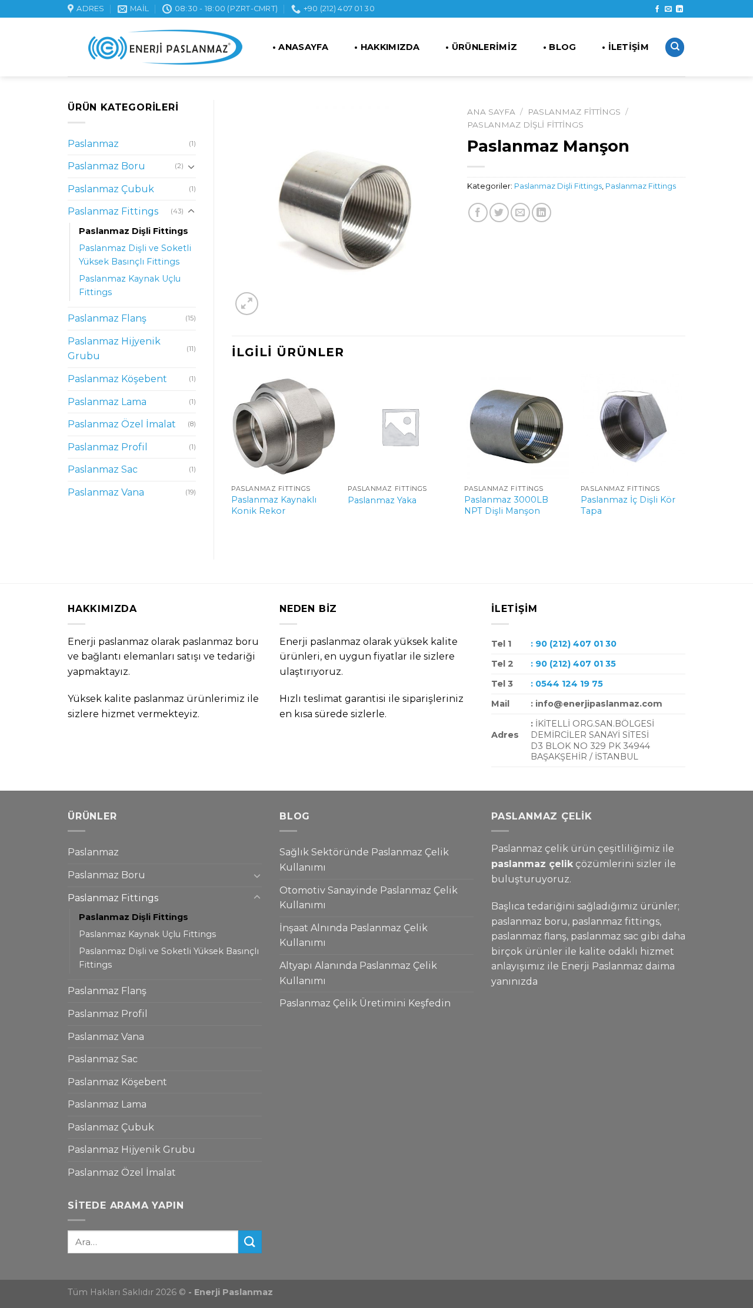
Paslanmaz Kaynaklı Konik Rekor (273, 505)
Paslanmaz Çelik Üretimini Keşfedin (365, 1003)
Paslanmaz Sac (103, 469)
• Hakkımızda (386, 47)
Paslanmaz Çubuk (111, 189)
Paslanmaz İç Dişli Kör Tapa (628, 505)
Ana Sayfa (491, 111)
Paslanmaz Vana (106, 492)
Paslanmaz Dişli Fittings (133, 231)
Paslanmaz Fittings (113, 211)
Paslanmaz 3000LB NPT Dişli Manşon (506, 505)
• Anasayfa (300, 47)
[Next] (685, 457)
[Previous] (232, 457)
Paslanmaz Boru (106, 166)
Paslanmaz (93, 143)
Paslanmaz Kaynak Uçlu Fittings (130, 285)
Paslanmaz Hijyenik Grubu (114, 349)
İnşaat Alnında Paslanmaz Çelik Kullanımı (353, 935)
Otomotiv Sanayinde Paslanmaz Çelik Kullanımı (368, 898)
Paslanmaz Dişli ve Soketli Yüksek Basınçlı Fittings (135, 255)
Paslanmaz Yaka (382, 500)
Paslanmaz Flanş (107, 318)
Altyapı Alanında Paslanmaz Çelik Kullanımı (358, 973)
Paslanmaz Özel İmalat (122, 424)
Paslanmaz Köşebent (117, 378)
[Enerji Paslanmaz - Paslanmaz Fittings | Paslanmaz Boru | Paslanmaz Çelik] (157, 47)
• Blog (560, 47)
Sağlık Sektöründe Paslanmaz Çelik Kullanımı (364, 860)
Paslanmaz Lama (107, 401)
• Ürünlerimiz (481, 47)
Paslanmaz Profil (108, 447)
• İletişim (625, 47)
